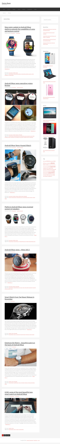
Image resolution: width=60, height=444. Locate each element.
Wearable (20, 134)
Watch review (21, 196)
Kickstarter (44, 169)
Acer (44, 161)
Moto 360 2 (30, 287)
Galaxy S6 (46, 166)
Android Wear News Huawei (27, 197)
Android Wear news (19, 197)
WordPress (35, 440)
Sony (48, 174)
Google (49, 166)
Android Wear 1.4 (16, 241)
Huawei (17, 429)
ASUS (44, 163)
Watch (44, 176)
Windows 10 (46, 176)
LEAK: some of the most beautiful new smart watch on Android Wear (19, 393)
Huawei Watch (11, 75)
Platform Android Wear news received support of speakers (19, 208)
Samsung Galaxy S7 (45, 173)
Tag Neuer (27, 334)
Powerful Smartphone (45, 172)
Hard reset (53, 166)
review (49, 172)
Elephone (26, 382)
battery (46, 163)
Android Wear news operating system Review (19, 84)
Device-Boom (6, 3)
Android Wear (14, 197)
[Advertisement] (50, 209)
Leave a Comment (20, 87)
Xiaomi (49, 176)
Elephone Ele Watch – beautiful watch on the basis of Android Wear (20, 344)
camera (48, 163)
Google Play (13, 137)
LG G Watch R (17, 137)
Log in (39, 440)
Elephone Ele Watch (31, 382)
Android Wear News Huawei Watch (18, 145)
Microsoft (54, 169)
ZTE (51, 176)
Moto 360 (26, 287)
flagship (44, 166)
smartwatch (31, 137)
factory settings (50, 164)
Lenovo (48, 169)
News (17, 72)
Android (10, 197)
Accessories (11, 72)
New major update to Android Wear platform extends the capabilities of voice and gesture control (20, 29)
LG (49, 169)
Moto (24, 287)
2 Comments (18, 33)
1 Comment (17, 396)
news (12, 288)
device (9, 137)
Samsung (53, 172)
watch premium (31, 334)
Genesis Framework (30, 440)
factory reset (45, 164)
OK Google (21, 137)
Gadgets (14, 72)
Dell (50, 163)
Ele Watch (23, 382)
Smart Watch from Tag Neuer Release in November (19, 298)
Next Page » (8, 435)
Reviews (17, 134)
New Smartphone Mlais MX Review (49, 135)
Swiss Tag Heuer (23, 334)
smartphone (50, 173)
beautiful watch (16, 382)
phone (53, 170)
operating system (26, 137)
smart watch (18, 334)
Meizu (51, 169)
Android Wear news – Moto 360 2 (17, 250)
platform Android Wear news (30, 241)
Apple (54, 161)
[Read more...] (7, 68)
